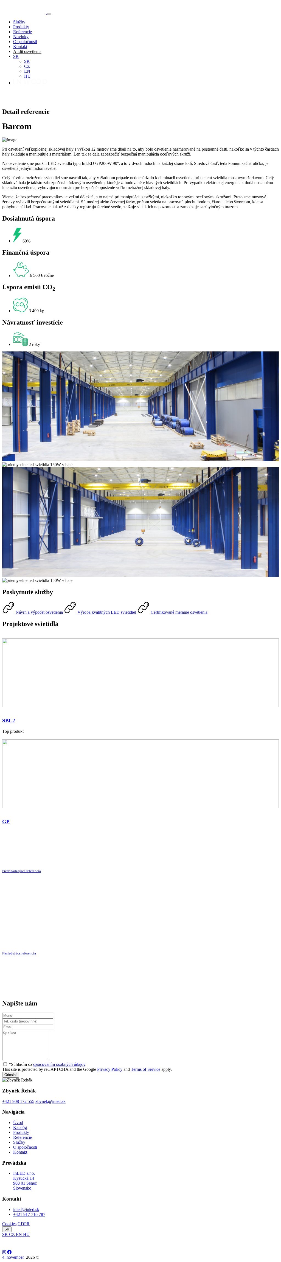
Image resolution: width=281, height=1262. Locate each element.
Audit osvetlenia (27, 51)
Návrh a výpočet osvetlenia (39, 612)
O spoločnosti (25, 41)
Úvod (18, 1122)
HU (27, 76)
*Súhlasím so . (47, 1064)
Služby (19, 21)
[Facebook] (9, 1252)
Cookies (9, 1223)
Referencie (22, 31)
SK (16, 56)
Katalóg (20, 1127)
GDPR (24, 1223)
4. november (13, 1257)
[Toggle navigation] (49, 14)
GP (6, 821)
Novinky (21, 36)
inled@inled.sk (26, 1209)
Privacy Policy (109, 1069)
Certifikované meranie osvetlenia (178, 612)
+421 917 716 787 (29, 1214)
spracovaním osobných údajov (59, 1064)
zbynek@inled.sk (50, 1101)
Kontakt (20, 46)
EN (27, 71)
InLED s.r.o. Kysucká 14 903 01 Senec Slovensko (25, 1180)
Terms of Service (145, 1069)
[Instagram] (4, 1252)
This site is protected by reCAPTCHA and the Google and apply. (87, 1069)
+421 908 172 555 (18, 1101)
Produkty (21, 26)
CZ (27, 66)
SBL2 (8, 720)
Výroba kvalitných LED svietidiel (106, 612)
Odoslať (10, 1075)
